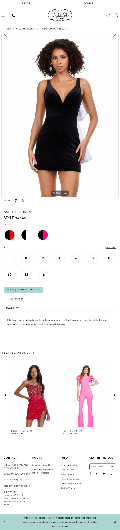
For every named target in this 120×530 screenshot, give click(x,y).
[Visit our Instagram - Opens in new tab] (97, 474)
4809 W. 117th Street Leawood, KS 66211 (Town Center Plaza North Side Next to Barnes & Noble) (16, 498)
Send (113, 467)
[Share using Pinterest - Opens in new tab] (16, 201)
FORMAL (89, 3)
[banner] (60, 15)
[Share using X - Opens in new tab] (23, 201)
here (66, 526)
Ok (115, 522)
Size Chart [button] (111, 247)
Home (10, 28)
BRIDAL (27, 3)
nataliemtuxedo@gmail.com (17, 486)
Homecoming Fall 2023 (54, 28)
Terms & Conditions (70, 479)
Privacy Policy (67, 474)
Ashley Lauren (27, 28)
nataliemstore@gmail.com (16, 479)
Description (12, 308)
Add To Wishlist (68, 488)
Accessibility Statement (71, 483)
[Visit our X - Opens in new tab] (110, 474)
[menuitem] (30, 3)
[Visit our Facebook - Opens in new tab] (90, 474)
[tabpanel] (60, 115)
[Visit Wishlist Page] (108, 15)
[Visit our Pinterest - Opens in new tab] (104, 474)
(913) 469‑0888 (11, 468)
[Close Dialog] (4, 522)
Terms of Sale (67, 469)
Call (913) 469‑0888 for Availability (23, 290)
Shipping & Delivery (70, 465)
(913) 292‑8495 (23, 474)
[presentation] (33, 395)
